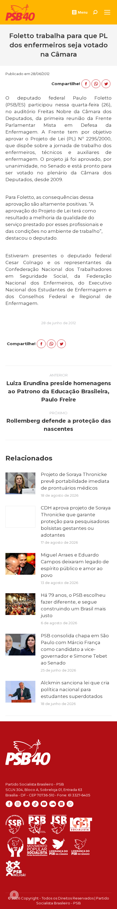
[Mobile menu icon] (107, 12)
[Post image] (20, 483)
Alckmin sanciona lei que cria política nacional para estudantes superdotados (75, 689)
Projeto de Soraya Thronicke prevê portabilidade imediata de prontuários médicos (75, 481)
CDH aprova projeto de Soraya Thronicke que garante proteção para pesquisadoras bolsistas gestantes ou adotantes (76, 521)
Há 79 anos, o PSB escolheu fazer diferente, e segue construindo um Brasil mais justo (73, 605)
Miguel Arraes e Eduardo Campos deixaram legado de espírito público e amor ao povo (75, 565)
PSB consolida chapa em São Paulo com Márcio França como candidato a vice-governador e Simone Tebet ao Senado (75, 649)
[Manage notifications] (14, 895)
